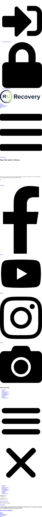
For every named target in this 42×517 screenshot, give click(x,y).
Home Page (4, 389)
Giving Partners (5, 394)
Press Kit (3, 396)
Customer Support (5, 391)
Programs (3, 395)
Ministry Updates (5, 397)
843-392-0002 (2, 504)
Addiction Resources (5, 393)
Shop (3, 390)
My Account (4, 392)
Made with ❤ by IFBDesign (6, 510)
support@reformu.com (4, 501)
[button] (21, 441)
